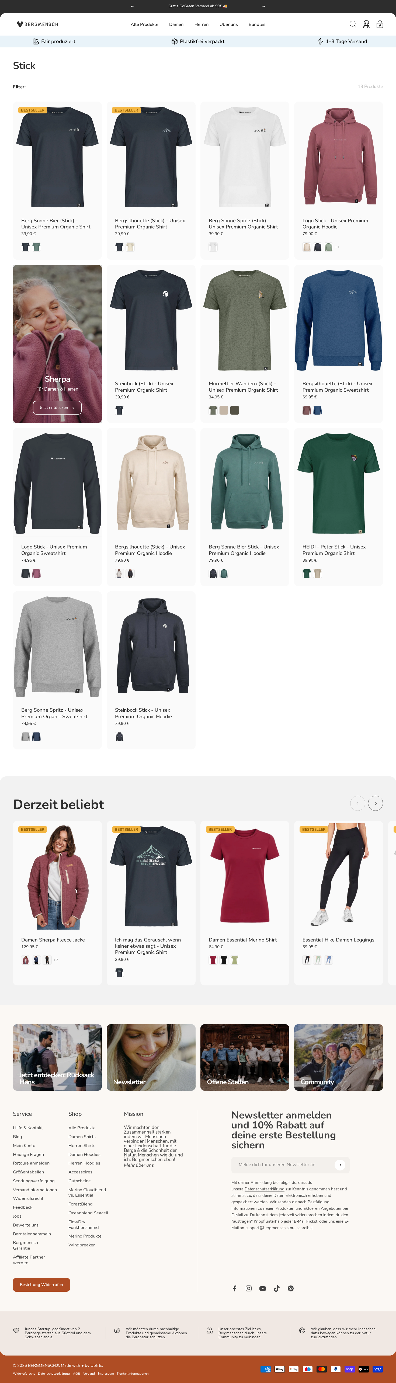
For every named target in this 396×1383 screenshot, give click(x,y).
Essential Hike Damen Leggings (338, 940)
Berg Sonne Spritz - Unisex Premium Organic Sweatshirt (54, 713)
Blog (17, 1137)
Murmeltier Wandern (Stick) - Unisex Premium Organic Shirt (243, 387)
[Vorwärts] (263, 6)
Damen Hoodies (84, 1155)
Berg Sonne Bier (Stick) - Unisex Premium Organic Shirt (56, 224)
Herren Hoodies (84, 1163)
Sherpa (57, 379)
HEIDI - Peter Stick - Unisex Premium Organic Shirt (334, 550)
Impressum (106, 1373)
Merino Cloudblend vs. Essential (87, 1193)
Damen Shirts (82, 1137)
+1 (337, 247)
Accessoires (80, 1172)
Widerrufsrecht (28, 1199)
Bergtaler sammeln (32, 1234)
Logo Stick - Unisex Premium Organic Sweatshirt (54, 550)
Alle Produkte (82, 1128)
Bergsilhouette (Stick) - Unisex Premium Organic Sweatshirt (338, 387)
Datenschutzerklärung (264, 1189)
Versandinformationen (35, 1190)
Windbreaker (81, 1245)
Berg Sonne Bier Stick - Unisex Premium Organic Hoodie (244, 550)
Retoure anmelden (31, 1163)
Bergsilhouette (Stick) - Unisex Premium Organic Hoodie (150, 550)
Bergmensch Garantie (25, 1246)
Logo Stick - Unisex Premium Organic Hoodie (335, 224)
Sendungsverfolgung (34, 1181)
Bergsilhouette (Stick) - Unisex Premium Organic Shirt (150, 224)
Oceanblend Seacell (88, 1213)
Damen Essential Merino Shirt (243, 940)
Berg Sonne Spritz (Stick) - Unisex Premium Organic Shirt (243, 224)
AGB (76, 1373)
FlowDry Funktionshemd (83, 1225)
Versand (89, 1373)
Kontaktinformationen (133, 1373)
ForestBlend (80, 1204)
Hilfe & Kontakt (28, 1128)
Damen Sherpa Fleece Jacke (53, 940)
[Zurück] (132, 6)
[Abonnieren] (340, 1165)
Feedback (22, 1207)
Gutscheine (79, 1181)
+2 (56, 960)
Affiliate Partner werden (29, 1260)
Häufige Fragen (28, 1155)
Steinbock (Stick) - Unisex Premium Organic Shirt (144, 387)
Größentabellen (28, 1172)
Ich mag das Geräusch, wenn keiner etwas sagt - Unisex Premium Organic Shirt (148, 946)
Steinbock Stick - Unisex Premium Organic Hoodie (143, 713)
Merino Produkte (85, 1236)
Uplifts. (97, 1366)
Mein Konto (24, 1146)
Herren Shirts (81, 1146)
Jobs (17, 1216)
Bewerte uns (26, 1225)
